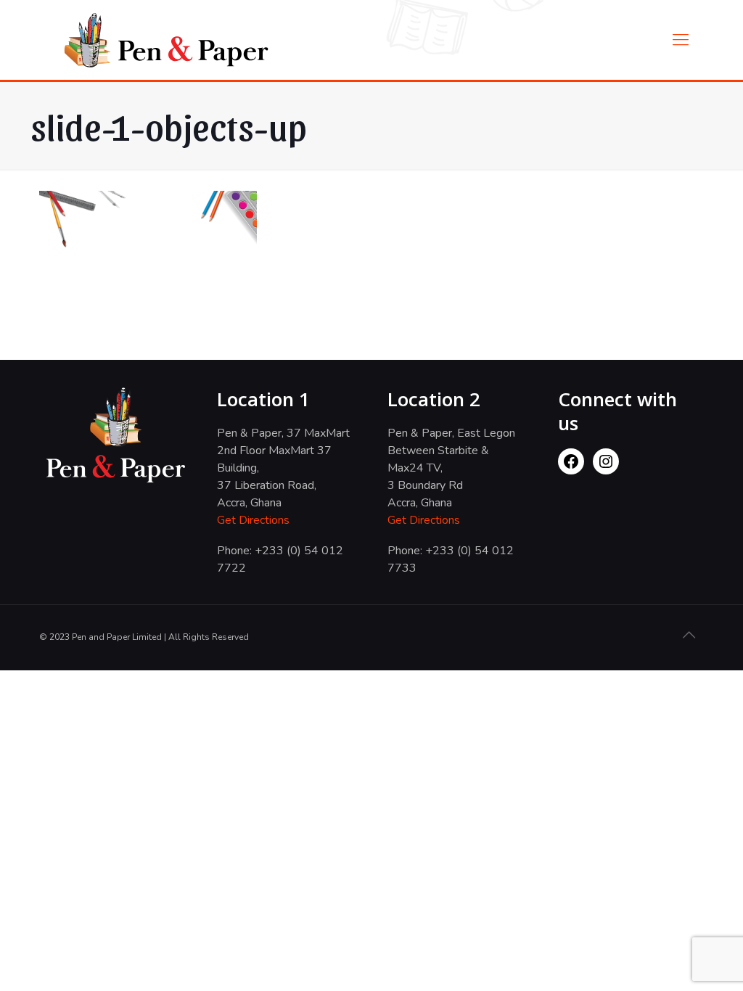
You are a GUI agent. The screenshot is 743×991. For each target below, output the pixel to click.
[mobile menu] (680, 40)
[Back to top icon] (688, 635)
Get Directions (253, 520)
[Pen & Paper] (166, 40)
